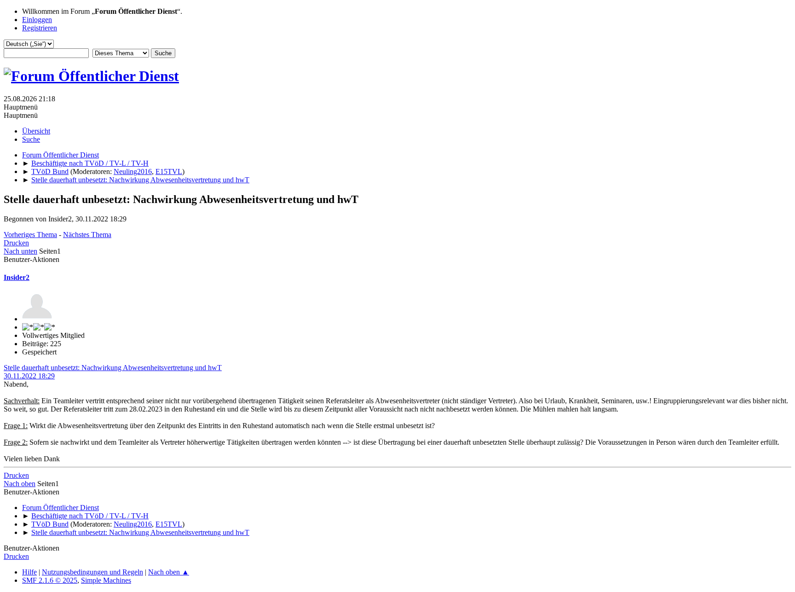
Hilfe (29, 572)
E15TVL (169, 171)
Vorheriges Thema (30, 234)
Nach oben (19, 484)
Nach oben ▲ (168, 572)
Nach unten (20, 251)
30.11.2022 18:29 (29, 376)
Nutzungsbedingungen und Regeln (92, 572)
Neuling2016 (133, 171)
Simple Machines (106, 580)
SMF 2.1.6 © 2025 (49, 580)
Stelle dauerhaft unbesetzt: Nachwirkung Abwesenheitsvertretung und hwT (113, 367)
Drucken (16, 243)
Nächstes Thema (87, 234)
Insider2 (16, 277)
